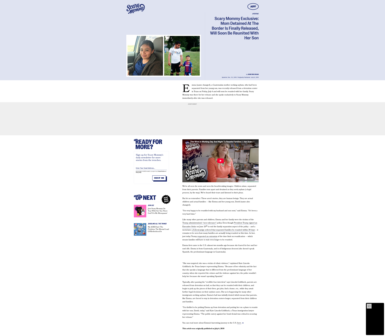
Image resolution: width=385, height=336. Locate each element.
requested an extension (207, 236)
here (239, 323)
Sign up (157, 178)
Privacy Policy (138, 172)
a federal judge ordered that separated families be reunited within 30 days (223, 230)
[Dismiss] (381, 305)
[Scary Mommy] (135, 8)
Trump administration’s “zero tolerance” (199, 223)
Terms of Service (161, 171)
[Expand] (368, 305)
